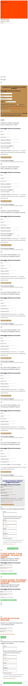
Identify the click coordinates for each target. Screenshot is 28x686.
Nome (4, 520)
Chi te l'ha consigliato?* (7, 146)
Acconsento (11, 570)
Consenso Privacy (5, 498)
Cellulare (3, 495)
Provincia (3, 143)
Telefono (3, 101)
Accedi (3, 637)
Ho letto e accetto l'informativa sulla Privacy (16, 107)
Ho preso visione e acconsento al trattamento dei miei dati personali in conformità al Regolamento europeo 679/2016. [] (13, 542)
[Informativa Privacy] (9, 501)
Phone (4, 646)
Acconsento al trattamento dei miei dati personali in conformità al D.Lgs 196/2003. (12, 500)
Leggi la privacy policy (11, 543)
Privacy (2, 570)
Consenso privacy (7, 538)
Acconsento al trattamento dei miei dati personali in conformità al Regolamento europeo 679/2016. (13, 106)
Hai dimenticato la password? (8, 634)
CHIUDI (2, 120)
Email (4, 511)
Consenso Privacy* (5, 104)
